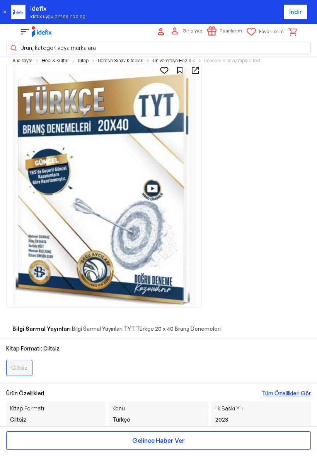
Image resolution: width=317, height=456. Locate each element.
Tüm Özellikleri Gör (286, 393)
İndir (295, 11)
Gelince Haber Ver (158, 440)
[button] (158, 48)
